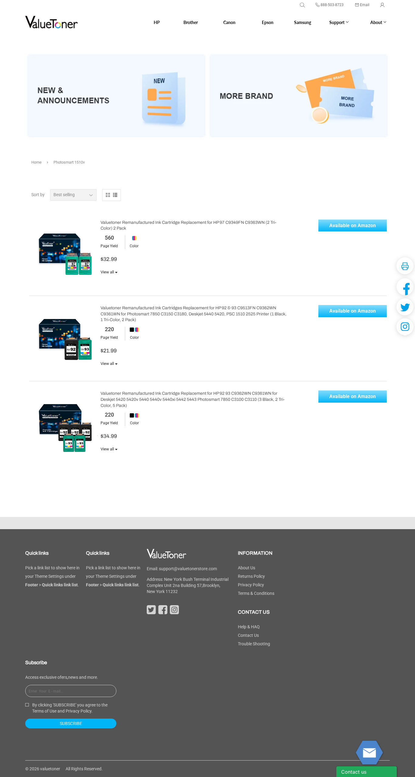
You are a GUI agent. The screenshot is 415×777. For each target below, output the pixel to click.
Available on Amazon (352, 225)
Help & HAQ (249, 626)
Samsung (302, 22)
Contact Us (248, 635)
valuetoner (50, 768)
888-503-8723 (332, 5)
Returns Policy (251, 576)
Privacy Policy (251, 584)
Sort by (38, 194)
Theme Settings (49, 576)
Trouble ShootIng (254, 643)
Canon (229, 22)
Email (364, 5)
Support (337, 22)
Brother (190, 22)
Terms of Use (44, 711)
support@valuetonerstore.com (188, 568)
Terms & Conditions (256, 593)
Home (36, 162)
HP (157, 22)
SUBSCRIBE (71, 723)
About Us (246, 567)
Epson (267, 22)
